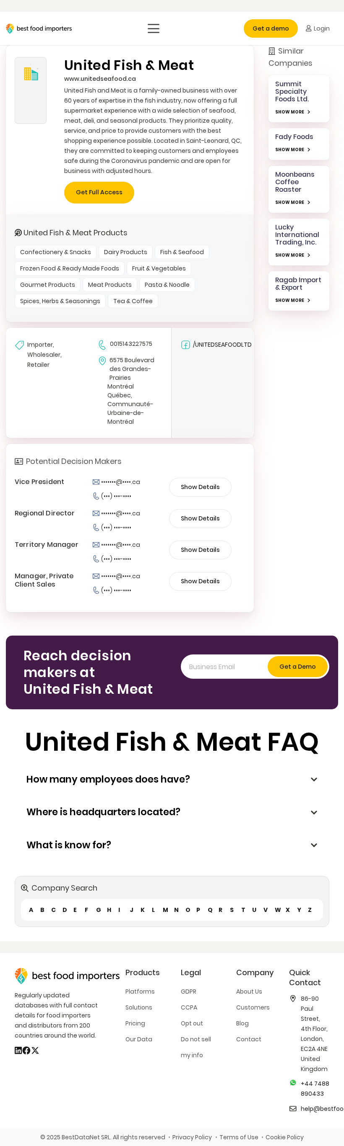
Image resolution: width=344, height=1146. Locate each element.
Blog (242, 1023)
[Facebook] (26, 1050)
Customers (253, 1007)
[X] (35, 1050)
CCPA (189, 1007)
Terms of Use (238, 1137)
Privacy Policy (192, 1137)
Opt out (192, 1023)
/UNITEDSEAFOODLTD (222, 344)
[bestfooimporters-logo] (39, 28)
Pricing (135, 1023)
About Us (249, 991)
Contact (248, 1039)
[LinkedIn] (18, 1050)
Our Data (138, 1039)
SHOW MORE (289, 112)
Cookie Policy (285, 1137)
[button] (153, 28)
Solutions (138, 1007)
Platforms (140, 991)
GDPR (188, 991)
